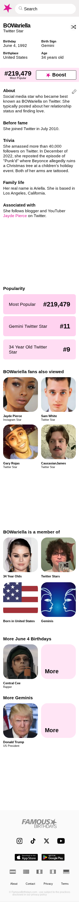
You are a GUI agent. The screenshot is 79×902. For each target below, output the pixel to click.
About (13, 884)
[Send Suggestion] (74, 92)
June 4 (9, 45)
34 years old (52, 57)
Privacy (48, 884)
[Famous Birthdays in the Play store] (53, 857)
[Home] (39, 823)
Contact (30, 884)
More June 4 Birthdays (27, 638)
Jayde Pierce (15, 216)
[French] (39, 872)
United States (15, 57)
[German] (66, 872)
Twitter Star (13, 31)
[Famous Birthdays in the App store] (26, 857)
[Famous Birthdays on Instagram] (17, 841)
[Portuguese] (26, 872)
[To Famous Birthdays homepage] (7, 8)
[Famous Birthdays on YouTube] (59, 841)
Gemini (47, 45)
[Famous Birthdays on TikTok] (31, 841)
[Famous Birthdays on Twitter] (45, 841)
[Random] (73, 27)
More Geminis (18, 697)
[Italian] (53, 872)
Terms (65, 884)
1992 (22, 45)
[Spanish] (13, 872)
